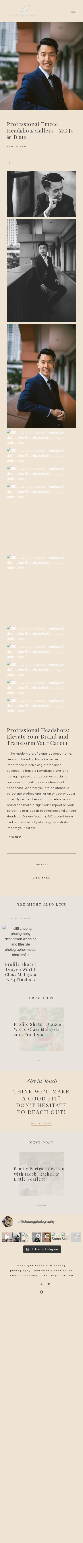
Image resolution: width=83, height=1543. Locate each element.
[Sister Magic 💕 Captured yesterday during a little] (66, 1237)
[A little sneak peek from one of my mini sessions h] (46, 1237)
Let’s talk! (14, 837)
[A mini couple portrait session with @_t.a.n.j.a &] (36, 1237)
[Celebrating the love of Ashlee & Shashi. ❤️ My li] (7, 1237)
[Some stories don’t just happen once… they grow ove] (56, 1237)
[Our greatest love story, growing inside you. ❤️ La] (17, 1237)
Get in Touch (41, 1123)
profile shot (17, 146)
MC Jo (52, 816)
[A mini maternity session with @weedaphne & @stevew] (26, 1237)
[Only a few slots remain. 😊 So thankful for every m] (76, 1237)
